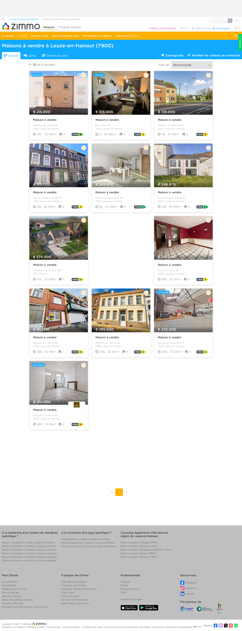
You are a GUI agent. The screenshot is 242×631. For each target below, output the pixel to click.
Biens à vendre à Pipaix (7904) (138, 553)
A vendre (8, 35)
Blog (237, 35)
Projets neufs (39, 35)
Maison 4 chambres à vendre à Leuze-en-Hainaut (29, 553)
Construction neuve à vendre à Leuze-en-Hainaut (88, 546)
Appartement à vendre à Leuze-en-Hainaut (85, 539)
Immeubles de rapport (97, 35)
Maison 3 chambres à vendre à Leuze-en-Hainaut (29, 549)
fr (237, 20)
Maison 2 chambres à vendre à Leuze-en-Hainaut (29, 546)
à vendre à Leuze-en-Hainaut (23, 19)
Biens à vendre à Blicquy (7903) (139, 546)
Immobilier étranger (69, 27)
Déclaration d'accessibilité (179, 627)
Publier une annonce (162, 28)
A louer (22, 35)
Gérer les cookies (71, 627)
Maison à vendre (45, 120)
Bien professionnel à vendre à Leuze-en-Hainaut (88, 542)
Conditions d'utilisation (14, 627)
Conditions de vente (92, 627)
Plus (183, 28)
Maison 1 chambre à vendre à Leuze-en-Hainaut (28, 542)
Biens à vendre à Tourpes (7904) (139, 556)
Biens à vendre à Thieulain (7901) (139, 542)
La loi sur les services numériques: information (127, 627)
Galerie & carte (57, 55)
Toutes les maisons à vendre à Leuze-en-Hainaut (29, 560)
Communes (159, 627)
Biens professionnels (65, 35)
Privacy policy (54, 627)
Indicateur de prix (127, 35)
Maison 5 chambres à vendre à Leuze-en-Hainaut (29, 556)
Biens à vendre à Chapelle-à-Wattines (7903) (146, 549)
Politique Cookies (36, 627)
